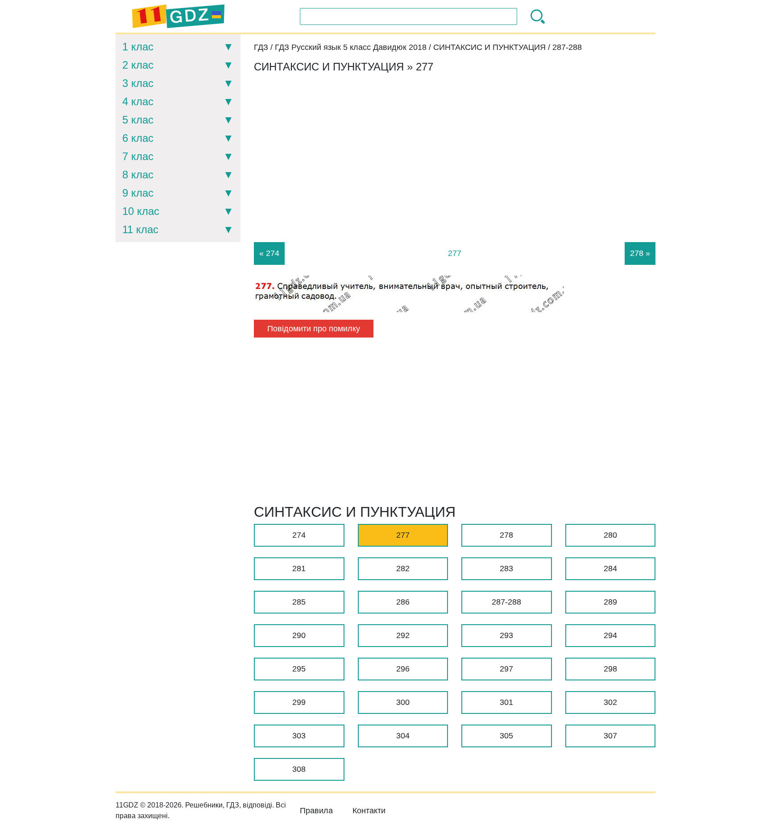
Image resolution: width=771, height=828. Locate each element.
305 (506, 735)
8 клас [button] (137, 175)
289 (610, 601)
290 (299, 635)
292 (403, 635)
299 (299, 702)
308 (299, 769)
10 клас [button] (140, 211)
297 (506, 668)
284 (610, 568)
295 (299, 668)
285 (299, 601)
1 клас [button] (137, 47)
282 (403, 568)
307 (610, 735)
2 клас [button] (137, 65)
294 (610, 635)
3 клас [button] (137, 83)
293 (506, 635)
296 (403, 668)
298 (610, 668)
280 (610, 535)
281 (299, 568)
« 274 (269, 253)
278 (506, 535)
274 (299, 535)
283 (506, 568)
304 (403, 735)
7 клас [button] (137, 156)
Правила (316, 810)
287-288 (506, 601)
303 (299, 735)
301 (506, 702)
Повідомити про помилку (313, 328)
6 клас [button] (137, 138)
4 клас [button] (137, 101)
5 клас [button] (137, 120)
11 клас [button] (140, 229)
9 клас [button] (137, 193)
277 (403, 535)
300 (403, 702)
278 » (640, 253)
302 (610, 702)
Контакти (369, 810)
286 (403, 601)
